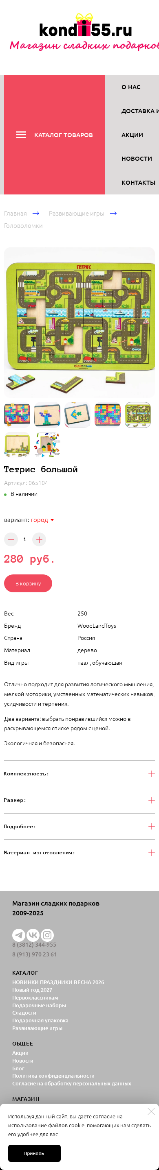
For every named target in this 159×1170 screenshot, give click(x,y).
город (39, 519)
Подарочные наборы (39, 1005)
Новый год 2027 (32, 989)
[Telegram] (18, 935)
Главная (15, 213)
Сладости (24, 1012)
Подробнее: (20, 826)
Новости (136, 158)
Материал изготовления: (40, 852)
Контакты (138, 182)
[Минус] (11, 539)
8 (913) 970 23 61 (34, 954)
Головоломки (23, 225)
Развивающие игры (76, 213)
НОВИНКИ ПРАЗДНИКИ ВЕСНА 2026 (58, 982)
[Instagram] (47, 935)
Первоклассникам (35, 997)
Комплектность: (27, 774)
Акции (132, 135)
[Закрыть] (151, 1111)
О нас (131, 87)
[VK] (33, 935)
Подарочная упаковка (40, 1020)
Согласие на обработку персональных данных (71, 1083)
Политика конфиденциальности (53, 1075)
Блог (18, 1068)
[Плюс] (39, 539)
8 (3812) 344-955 (34, 944)
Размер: (15, 800)
